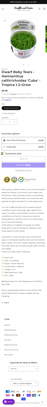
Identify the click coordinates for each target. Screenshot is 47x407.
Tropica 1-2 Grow (12, 108)
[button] (2, 8)
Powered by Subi (13, 153)
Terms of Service (11, 350)
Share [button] (6, 303)
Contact (7, 340)
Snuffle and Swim (19, 403)
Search (7, 325)
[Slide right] (28, 65)
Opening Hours (10, 345)
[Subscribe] (36, 368)
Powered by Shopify (32, 403)
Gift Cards (8, 355)
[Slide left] (18, 65)
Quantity (5, 117)
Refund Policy (10, 330)
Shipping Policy (11, 335)
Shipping (13, 94)
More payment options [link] (23, 170)
